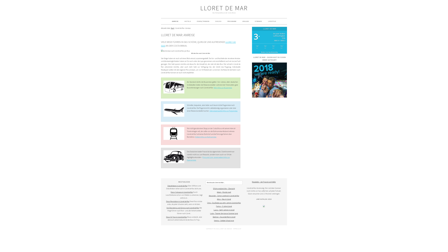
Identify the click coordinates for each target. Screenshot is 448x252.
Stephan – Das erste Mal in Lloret (224, 217)
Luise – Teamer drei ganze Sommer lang (224, 213)
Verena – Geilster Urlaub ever (224, 220)
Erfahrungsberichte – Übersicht (224, 188)
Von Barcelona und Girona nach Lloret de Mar (182, 208)
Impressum (237, 229)
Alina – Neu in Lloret (224, 199)
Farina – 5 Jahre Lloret (224, 206)
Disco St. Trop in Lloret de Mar (176, 217)
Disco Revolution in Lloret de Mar (177, 201)
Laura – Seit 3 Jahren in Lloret (224, 210)
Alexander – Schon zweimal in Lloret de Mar (224, 196)
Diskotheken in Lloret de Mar (177, 186)
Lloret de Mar (224, 8)
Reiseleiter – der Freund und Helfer (264, 182)
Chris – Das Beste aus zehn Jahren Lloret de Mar (224, 203)
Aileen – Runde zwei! (224, 192)
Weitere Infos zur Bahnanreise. (206, 137)
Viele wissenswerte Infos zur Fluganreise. (224, 111)
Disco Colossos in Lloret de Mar (182, 192)
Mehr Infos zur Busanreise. (223, 88)
